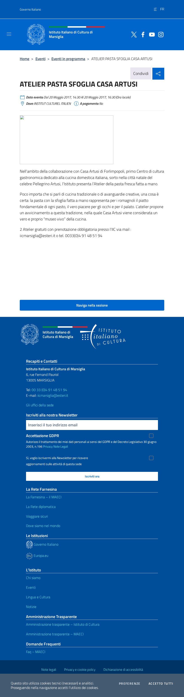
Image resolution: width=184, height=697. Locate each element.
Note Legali (60, 446)
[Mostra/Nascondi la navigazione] (9, 34)
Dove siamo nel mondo (43, 525)
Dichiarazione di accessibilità (123, 669)
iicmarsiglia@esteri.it (52, 395)
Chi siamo (33, 577)
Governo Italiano (30, 9)
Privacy (48, 446)
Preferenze (129, 683)
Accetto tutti (161, 683)
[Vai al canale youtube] (150, 34)
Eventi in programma (68, 58)
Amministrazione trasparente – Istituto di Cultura (62, 624)
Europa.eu (40, 555)
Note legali (48, 669)
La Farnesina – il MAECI (43, 497)
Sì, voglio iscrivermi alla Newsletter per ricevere (57, 457)
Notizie (31, 606)
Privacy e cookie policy (79, 669)
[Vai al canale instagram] (159, 34)
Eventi (40, 58)
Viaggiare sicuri (37, 516)
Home (24, 58)
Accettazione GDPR (42, 436)
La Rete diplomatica (41, 506)
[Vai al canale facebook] (141, 34)
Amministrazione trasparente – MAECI (55, 634)
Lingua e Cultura (38, 597)
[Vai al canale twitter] (132, 34)
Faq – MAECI (35, 651)
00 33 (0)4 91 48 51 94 (49, 389)
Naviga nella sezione (92, 305)
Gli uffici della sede (40, 405)
